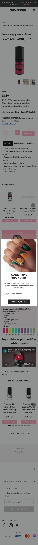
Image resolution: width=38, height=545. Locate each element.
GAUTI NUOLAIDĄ (19, 302)
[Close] (34, 241)
